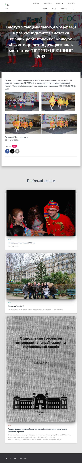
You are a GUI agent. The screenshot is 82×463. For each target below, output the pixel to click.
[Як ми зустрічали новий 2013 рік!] (41, 213)
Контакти (64, 8)
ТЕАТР (54, 8)
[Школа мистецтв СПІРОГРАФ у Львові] (8, 6)
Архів (44, 8)
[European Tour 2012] (41, 276)
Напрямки (47, 3)
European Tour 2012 (16, 306)
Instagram (10, 458)
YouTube (15, 458)
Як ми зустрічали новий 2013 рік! (21, 243)
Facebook (6, 458)
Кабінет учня (23, 458)
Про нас (59, 3)
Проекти (71, 3)
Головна (36, 3)
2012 (14, 146)
